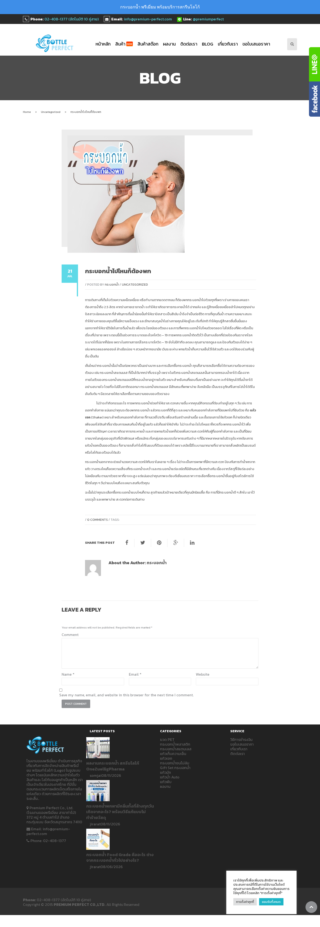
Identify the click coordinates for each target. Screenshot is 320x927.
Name (68, 674)
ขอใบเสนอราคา (256, 44)
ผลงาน (169, 44)
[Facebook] (126, 543)
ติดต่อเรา (188, 44)
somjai (95, 775)
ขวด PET (167, 739)
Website (202, 674)
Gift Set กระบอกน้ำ (175, 767)
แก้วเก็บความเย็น (173, 753)
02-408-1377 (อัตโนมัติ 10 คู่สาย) (72, 19)
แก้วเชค (166, 758)
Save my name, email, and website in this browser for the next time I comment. (126, 695)
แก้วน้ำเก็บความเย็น (195, 349)
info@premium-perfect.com (148, 19)
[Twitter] (142, 543)
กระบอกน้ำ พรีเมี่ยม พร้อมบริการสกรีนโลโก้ (160, 6)
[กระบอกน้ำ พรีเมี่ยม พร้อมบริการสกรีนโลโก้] (55, 43)
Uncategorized (50, 112)
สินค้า (123, 44)
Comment (70, 634)
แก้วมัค (165, 772)
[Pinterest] (159, 543)
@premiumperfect (208, 19)
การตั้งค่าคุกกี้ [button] (245, 902)
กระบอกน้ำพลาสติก (175, 744)
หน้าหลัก (103, 44)
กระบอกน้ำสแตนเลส (114, 372)
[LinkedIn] (192, 543)
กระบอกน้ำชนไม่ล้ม (174, 763)
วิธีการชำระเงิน (241, 739)
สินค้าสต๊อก (148, 44)
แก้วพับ (165, 782)
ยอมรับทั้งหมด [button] (271, 902)
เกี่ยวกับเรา (228, 44)
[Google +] (175, 543)
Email (135, 674)
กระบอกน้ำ (112, 284)
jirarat (95, 824)
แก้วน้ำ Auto (169, 777)
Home (27, 112)
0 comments (97, 519)
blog (207, 44)
